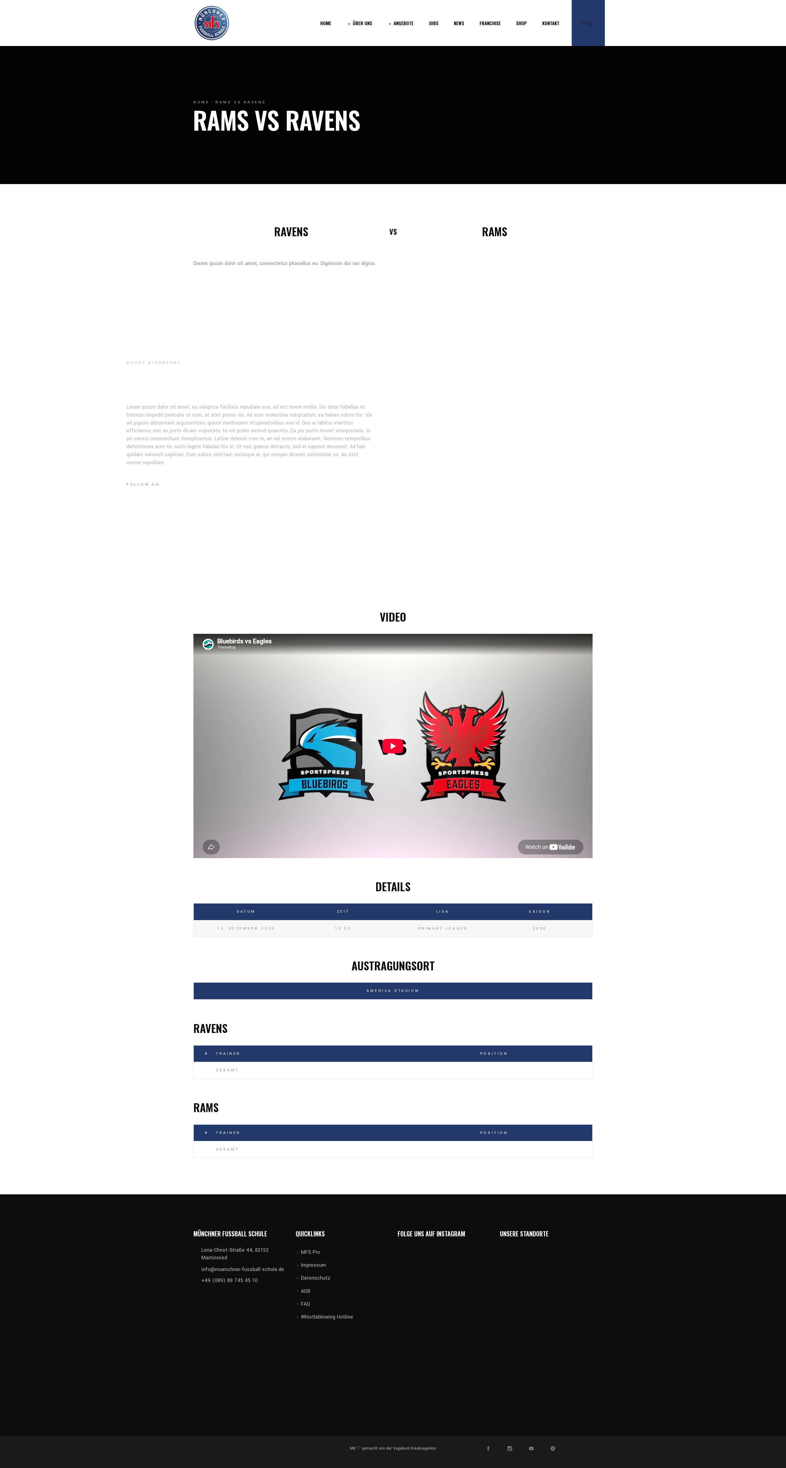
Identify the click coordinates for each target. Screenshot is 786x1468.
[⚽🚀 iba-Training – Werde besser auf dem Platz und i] (479, 1323)
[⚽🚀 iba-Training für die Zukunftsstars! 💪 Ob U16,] (432, 1372)
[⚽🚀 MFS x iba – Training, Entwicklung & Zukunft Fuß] (432, 1273)
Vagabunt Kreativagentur (414, 1448)
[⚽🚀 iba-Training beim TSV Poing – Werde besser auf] (456, 1323)
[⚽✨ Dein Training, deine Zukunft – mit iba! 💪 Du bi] (408, 1372)
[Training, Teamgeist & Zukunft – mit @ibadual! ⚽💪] (479, 1372)
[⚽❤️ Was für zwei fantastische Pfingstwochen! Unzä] (408, 1323)
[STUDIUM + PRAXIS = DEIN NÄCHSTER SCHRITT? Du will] (408, 1273)
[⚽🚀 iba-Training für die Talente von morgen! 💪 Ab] (456, 1372)
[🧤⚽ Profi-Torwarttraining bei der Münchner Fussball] (479, 1273)
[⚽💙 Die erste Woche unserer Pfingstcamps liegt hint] (432, 1323)
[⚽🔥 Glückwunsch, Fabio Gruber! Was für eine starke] (456, 1273)
